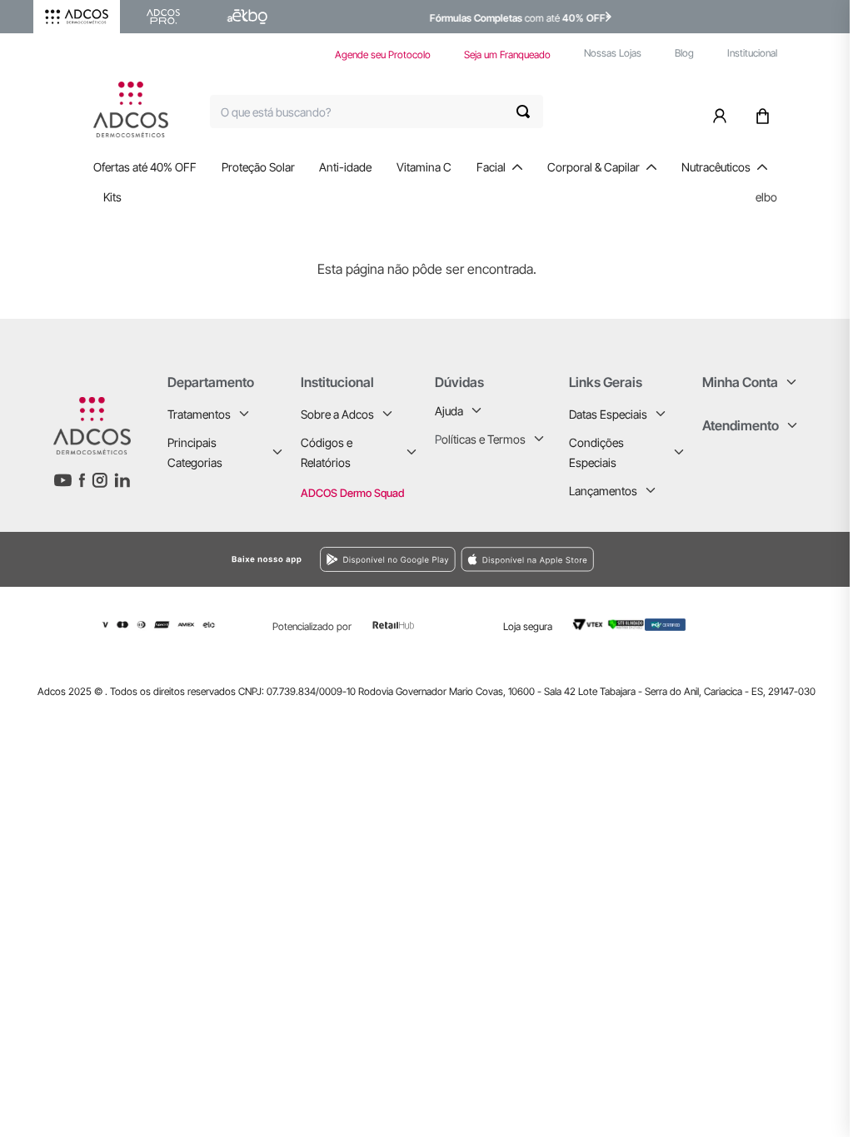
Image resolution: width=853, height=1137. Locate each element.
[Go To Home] (130, 109)
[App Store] (654, 559)
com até (482, 18)
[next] (608, 17)
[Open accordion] (244, 414)
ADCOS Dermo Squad (352, 492)
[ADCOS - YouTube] (62, 480)
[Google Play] (228, 559)
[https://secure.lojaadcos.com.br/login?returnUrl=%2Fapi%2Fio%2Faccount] (723, 111)
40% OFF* (526, 18)
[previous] (245, 17)
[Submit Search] (529, 112)
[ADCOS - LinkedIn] (122, 480)
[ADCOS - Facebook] (81, 480)
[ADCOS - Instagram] (99, 480)
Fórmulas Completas (416, 18)
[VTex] (587, 625)
